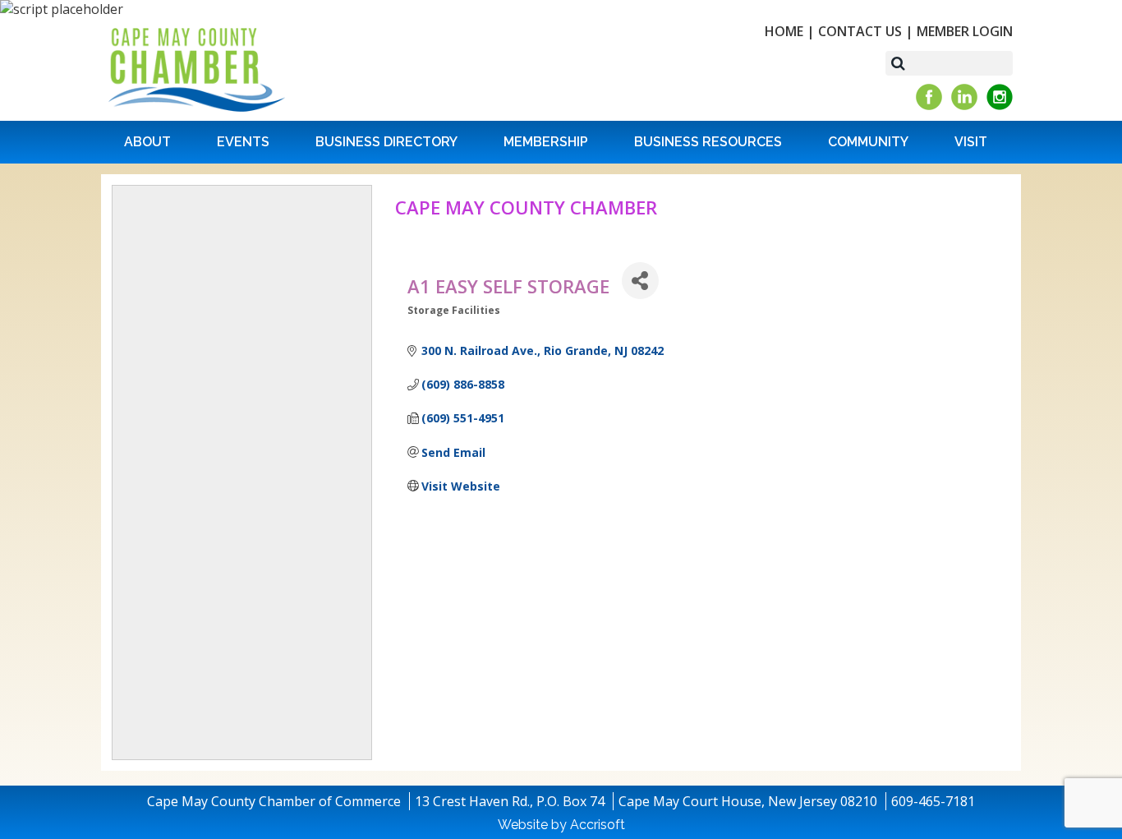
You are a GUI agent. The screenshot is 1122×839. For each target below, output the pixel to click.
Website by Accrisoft (561, 824)
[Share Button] (640, 280)
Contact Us (860, 31)
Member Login (965, 31)
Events (243, 142)
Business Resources (708, 142)
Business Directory (386, 142)
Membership (546, 142)
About (147, 142)
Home (784, 31)
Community (868, 142)
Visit (970, 142)
